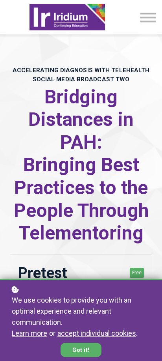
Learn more (29, 333)
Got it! (81, 350)
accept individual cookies (96, 333)
